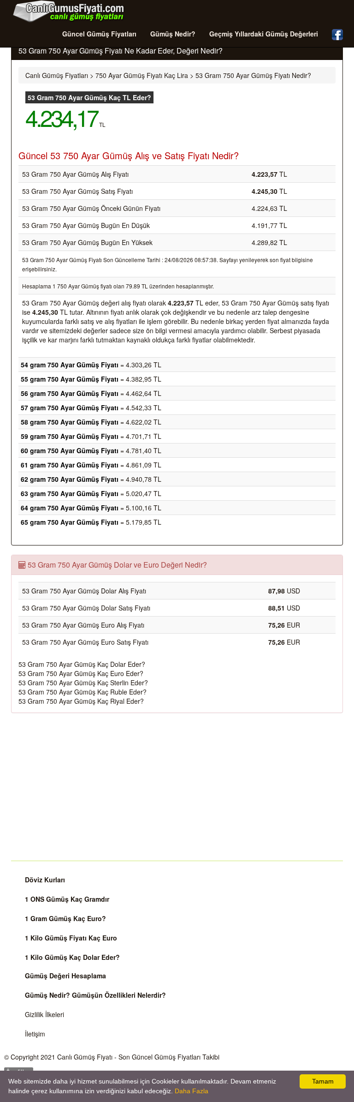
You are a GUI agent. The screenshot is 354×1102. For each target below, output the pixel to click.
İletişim (35, 1033)
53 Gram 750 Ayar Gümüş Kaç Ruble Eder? (82, 691)
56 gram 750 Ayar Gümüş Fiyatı (69, 393)
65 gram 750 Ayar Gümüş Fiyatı (69, 522)
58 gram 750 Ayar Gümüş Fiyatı (69, 421)
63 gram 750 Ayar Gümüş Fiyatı (69, 493)
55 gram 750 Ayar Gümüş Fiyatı (69, 378)
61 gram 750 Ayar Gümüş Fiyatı (69, 464)
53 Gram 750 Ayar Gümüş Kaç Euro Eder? (80, 673)
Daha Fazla (191, 1091)
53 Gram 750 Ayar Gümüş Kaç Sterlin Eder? (83, 682)
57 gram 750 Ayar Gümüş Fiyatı (69, 407)
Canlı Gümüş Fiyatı (84, 1056)
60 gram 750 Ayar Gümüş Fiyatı (69, 450)
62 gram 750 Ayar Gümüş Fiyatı (69, 479)
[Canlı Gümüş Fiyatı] (68, 11)
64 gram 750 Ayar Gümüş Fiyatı (69, 507)
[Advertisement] (177, 786)
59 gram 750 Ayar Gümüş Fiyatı (69, 436)
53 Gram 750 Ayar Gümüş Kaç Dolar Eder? (81, 664)
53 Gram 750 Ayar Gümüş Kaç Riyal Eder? (81, 701)
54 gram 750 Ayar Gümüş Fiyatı (69, 364)
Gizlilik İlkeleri (44, 1014)
